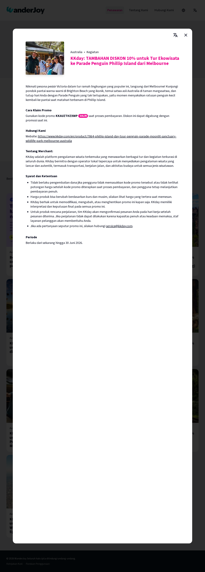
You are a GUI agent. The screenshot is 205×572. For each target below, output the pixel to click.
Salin (83, 116)
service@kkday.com (119, 226)
